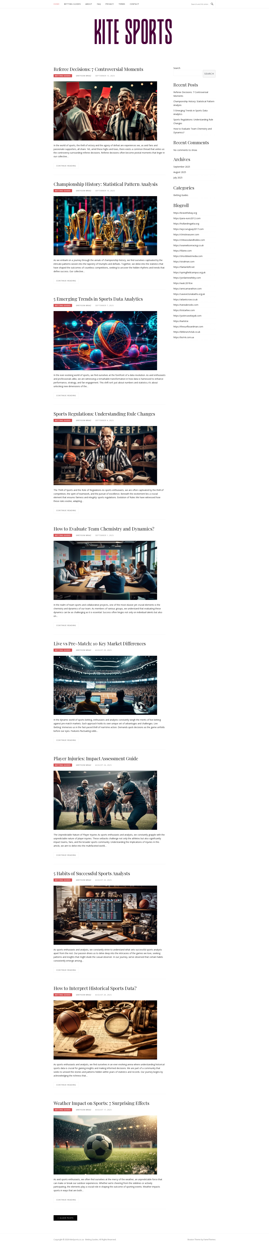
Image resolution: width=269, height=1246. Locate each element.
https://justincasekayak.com (187, 315)
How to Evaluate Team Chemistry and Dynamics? (104, 529)
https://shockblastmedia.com (188, 256)
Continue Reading (66, 166)
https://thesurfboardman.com (188, 326)
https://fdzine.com (182, 250)
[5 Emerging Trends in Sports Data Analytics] (105, 340)
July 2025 (177, 177)
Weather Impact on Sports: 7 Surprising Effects (101, 1103)
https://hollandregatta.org (186, 223)
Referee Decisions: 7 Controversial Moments (98, 69)
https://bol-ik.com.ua (183, 337)
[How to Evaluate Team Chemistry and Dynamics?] (105, 570)
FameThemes (209, 1239)
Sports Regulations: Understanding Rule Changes (104, 414)
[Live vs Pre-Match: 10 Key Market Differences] (105, 685)
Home (56, 4)
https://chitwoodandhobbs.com (189, 239)
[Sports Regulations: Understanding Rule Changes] (105, 455)
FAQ (99, 4)
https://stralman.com (183, 261)
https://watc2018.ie (183, 283)
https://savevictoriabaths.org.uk (189, 294)
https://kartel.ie (180, 321)
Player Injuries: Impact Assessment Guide (96, 758)
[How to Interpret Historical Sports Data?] (105, 1029)
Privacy (110, 4)
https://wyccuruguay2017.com (188, 229)
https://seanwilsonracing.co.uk (188, 245)
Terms (122, 4)
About (88, 4)
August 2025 (179, 172)
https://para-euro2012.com (187, 218)
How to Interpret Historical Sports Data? (95, 988)
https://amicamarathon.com (187, 288)
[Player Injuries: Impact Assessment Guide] (105, 800)
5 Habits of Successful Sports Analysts (92, 873)
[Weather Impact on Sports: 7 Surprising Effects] (105, 1144)
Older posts (66, 1218)
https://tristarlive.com (184, 310)
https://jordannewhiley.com (187, 277)
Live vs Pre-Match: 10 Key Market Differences (100, 643)
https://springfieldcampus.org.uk (189, 272)
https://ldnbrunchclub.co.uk (186, 331)
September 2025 (181, 166)
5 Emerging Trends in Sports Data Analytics (98, 299)
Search (176, 68)
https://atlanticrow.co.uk (185, 299)
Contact (134, 4)
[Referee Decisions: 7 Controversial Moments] (105, 110)
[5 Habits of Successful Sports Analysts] (105, 914)
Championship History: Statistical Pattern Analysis (106, 184)
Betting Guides (72, 4)
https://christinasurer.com (186, 234)
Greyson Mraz (83, 76)
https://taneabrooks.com (185, 304)
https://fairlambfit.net (184, 267)
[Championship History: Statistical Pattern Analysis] (105, 225)
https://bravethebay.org (185, 212)
